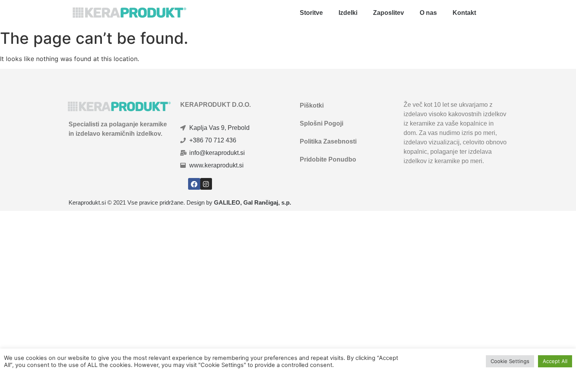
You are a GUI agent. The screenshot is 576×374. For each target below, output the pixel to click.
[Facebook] (194, 184)
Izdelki (348, 12)
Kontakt (464, 12)
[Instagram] (206, 184)
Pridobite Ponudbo (328, 159)
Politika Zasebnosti (328, 141)
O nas (428, 12)
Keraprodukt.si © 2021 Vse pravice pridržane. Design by (180, 202)
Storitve (311, 12)
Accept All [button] (555, 361)
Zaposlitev (388, 12)
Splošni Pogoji (321, 123)
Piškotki (312, 105)
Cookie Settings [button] (510, 361)
